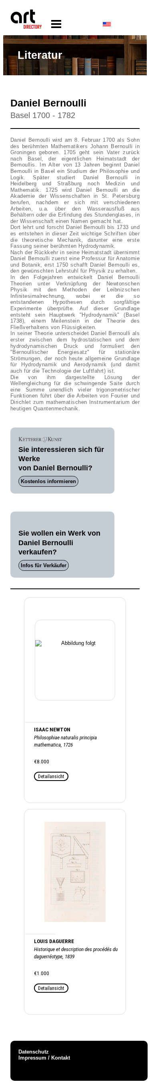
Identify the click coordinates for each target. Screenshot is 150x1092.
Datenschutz (33, 1052)
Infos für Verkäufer (43, 565)
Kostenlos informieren (48, 481)
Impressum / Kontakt (44, 1058)
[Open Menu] (56, 24)
